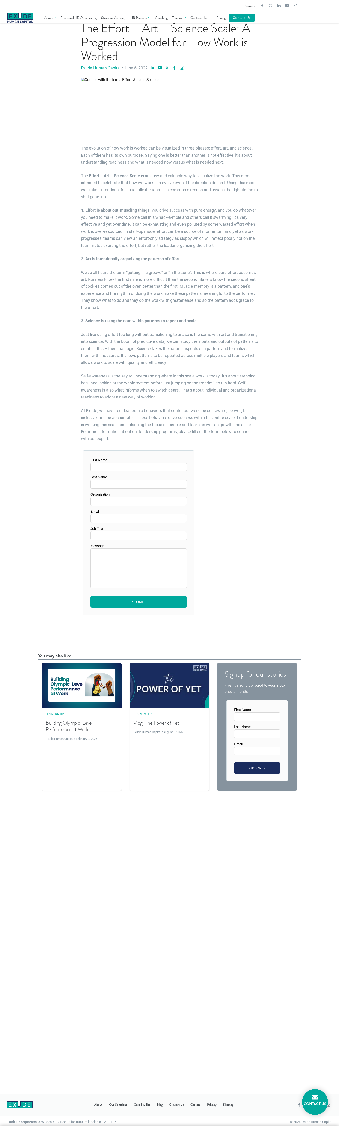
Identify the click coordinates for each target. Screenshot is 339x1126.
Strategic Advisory (113, 17)
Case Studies (142, 1104)
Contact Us (242, 17)
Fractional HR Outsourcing (79, 17)
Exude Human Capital (101, 68)
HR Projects (138, 17)
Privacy (211, 1104)
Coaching (161, 17)
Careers (250, 5)
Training (177, 17)
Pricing (221, 17)
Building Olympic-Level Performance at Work (69, 726)
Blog (160, 1104)
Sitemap (228, 1104)
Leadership (55, 714)
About (48, 17)
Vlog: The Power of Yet (156, 722)
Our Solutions (118, 1104)
